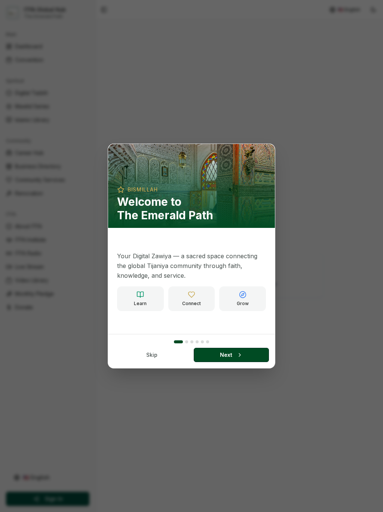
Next (226, 355)
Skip (151, 355)
